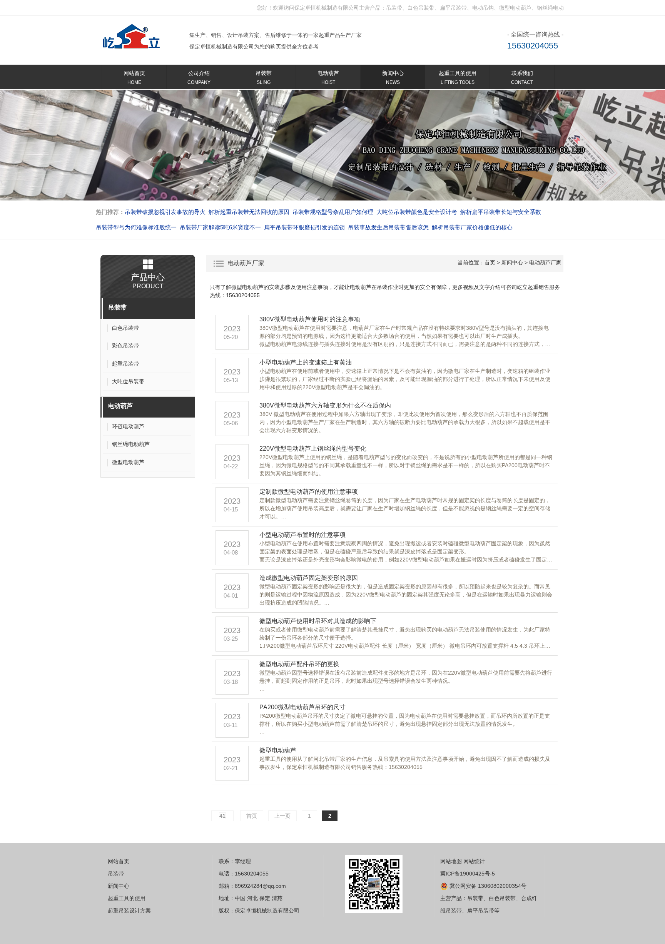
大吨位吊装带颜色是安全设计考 (416, 212)
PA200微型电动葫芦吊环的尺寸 (302, 707)
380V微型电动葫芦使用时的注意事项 (309, 319)
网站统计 (474, 861)
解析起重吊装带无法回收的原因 (249, 212)
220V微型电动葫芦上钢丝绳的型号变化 (312, 448)
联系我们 (522, 77)
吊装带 (264, 77)
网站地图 (451, 861)
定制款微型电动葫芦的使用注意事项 (308, 491)
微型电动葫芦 (277, 750)
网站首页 (134, 77)
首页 (490, 262)
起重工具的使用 (457, 77)
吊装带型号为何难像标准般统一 (136, 227)
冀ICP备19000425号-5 (467, 873)
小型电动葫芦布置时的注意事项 (302, 534)
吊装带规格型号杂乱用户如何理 (332, 212)
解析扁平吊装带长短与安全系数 (500, 212)
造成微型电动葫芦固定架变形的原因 (308, 578)
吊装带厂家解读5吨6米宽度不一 (220, 227)
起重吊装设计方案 (129, 910)
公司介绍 (199, 77)
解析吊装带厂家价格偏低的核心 (472, 227)
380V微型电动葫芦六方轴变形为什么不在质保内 (325, 405)
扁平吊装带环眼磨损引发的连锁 (304, 227)
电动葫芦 (328, 77)
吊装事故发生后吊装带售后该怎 (388, 227)
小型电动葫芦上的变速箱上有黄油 (305, 362)
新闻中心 (393, 77)
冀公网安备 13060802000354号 (487, 886)
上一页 (282, 816)
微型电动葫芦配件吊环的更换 (299, 664)
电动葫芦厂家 (545, 262)
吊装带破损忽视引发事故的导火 (165, 212)
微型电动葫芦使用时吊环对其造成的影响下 (319, 621)
